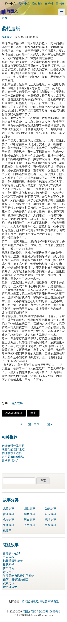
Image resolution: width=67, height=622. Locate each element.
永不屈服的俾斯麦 (13, 456)
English (37, 3)
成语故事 (8, 519)
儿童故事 (8, 508)
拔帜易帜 (8, 564)
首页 (4, 18)
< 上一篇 (25, 424)
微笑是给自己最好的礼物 (18, 575)
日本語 (60, 3)
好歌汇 (35, 601)
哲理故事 (8, 514)
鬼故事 (7, 530)
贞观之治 (8, 583)
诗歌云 (43, 601)
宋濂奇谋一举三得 (13, 445)
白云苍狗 (8, 557)
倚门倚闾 (8, 568)
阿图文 (27, 611)
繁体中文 (24, 3)
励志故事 (50, 508)
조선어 (48, 3)
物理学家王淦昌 (12, 453)
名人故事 (17, 403)
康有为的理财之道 (13, 449)
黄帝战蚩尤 (10, 587)
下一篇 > (47, 424)
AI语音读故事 (13, 413)
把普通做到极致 (13, 560)
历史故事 (29, 519)
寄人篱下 (8, 572)
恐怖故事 (50, 525)
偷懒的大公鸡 (11, 553)
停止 (33, 413)
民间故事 (8, 525)
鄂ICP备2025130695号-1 (45, 611)
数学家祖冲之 (10, 460)
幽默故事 (29, 508)
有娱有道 (53, 601)
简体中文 (10, 3)
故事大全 (7, 36)
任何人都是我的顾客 (16, 579)
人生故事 (29, 525)
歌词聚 (26, 601)
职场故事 (50, 519)
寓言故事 (29, 514)
